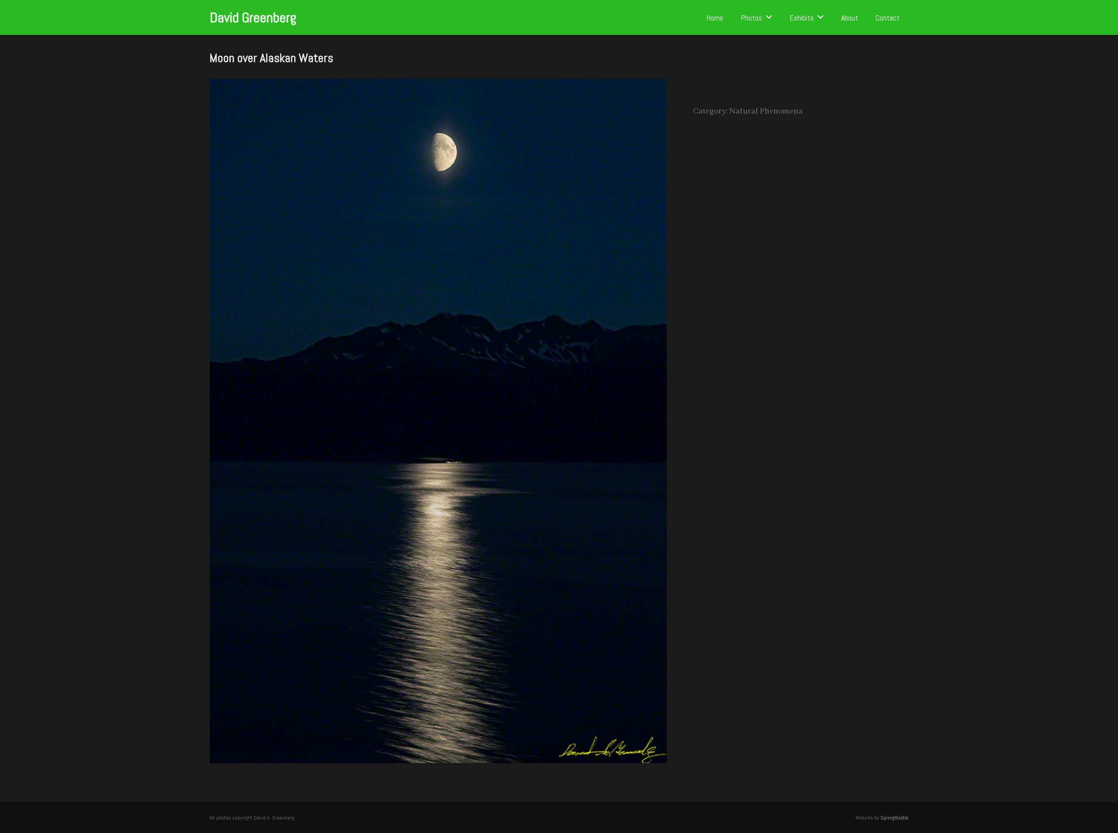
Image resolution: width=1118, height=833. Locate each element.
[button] (769, 17)
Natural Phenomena (766, 111)
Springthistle (894, 817)
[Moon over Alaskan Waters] (438, 85)
